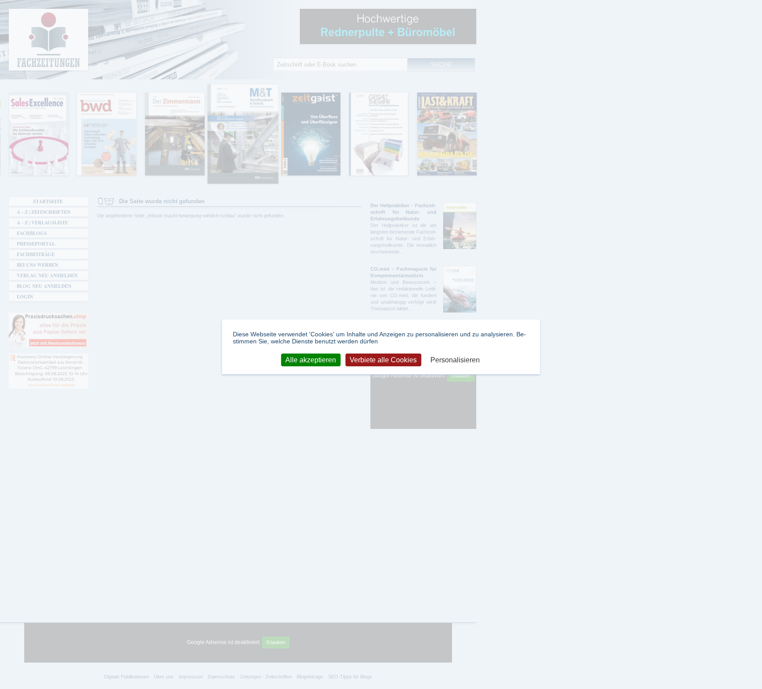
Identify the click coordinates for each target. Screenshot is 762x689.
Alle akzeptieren (310, 359)
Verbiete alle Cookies (383, 359)
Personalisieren (455, 359)
